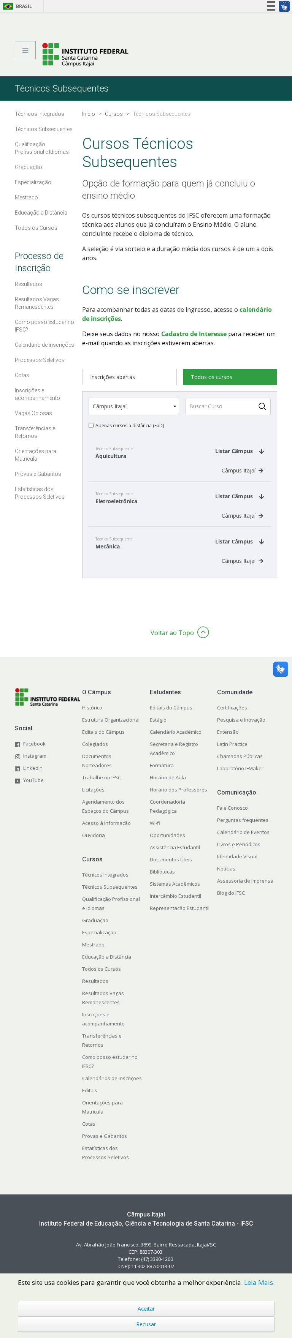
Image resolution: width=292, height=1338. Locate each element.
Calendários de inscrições (112, 1078)
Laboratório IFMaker (240, 768)
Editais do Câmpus (103, 731)
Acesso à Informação (106, 823)
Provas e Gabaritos (104, 1136)
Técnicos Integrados (105, 874)
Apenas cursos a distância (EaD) (129, 425)
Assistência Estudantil (175, 847)
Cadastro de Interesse (194, 334)
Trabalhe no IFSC (101, 777)
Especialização (99, 932)
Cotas (88, 1123)
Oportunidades (167, 835)
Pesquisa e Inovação (241, 719)
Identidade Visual (237, 856)
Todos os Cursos (101, 968)
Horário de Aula (168, 777)
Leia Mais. (259, 1282)
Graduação (95, 920)
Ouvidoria (93, 835)
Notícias (226, 868)
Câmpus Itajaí (239, 470)
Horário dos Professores (178, 789)
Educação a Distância (106, 956)
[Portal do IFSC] (85, 54)
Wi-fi (155, 823)
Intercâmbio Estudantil (175, 896)
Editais (89, 1090)
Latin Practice (232, 744)
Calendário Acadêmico (176, 731)
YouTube (33, 780)
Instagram (34, 755)
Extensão (228, 731)
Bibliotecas (162, 871)
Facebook (34, 743)
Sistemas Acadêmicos (175, 883)
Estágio (158, 719)
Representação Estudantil (179, 908)
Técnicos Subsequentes (110, 886)
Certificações (232, 707)
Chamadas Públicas (240, 756)
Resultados (95, 981)
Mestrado (93, 944)
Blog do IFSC (231, 892)
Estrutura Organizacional (111, 719)
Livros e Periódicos (238, 844)
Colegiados (95, 744)
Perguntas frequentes (242, 820)
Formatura (162, 765)
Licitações (93, 789)
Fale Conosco (232, 807)
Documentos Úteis (171, 859)
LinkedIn (33, 768)
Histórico (92, 707)
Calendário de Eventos (243, 832)
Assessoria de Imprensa (245, 880)
